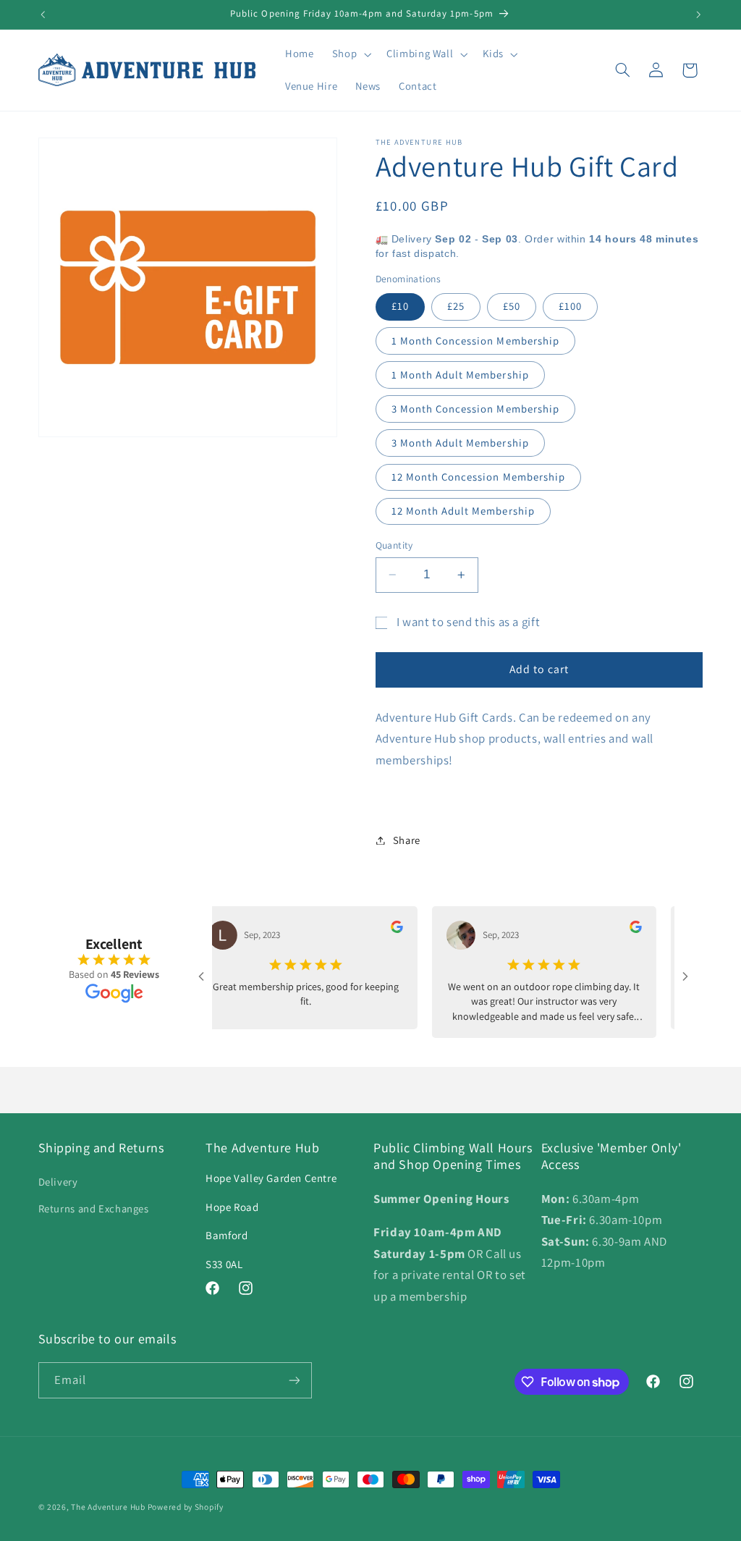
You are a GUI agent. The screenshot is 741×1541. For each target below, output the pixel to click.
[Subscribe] (293, 1380)
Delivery (58, 1182)
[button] (350, 54)
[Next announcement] (698, 14)
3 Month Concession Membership (475, 408)
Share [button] (406, 840)
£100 (570, 306)
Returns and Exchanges (93, 1208)
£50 (511, 306)
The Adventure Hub (109, 1506)
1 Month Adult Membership (460, 374)
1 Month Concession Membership (475, 340)
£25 (456, 306)
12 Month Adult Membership (463, 511)
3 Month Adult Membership (460, 442)
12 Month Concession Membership (478, 477)
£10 (400, 306)
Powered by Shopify (186, 1506)
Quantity (394, 545)
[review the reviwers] (379, 929)
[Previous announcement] (43, 14)
